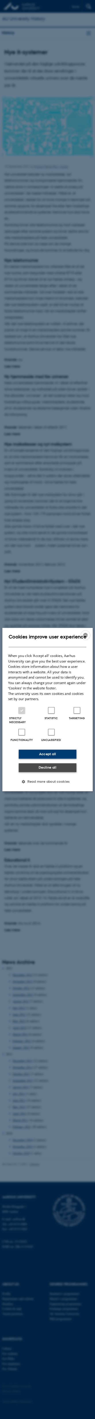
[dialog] (47, 709)
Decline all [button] (47, 767)
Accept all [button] (47, 754)
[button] (47, 781)
